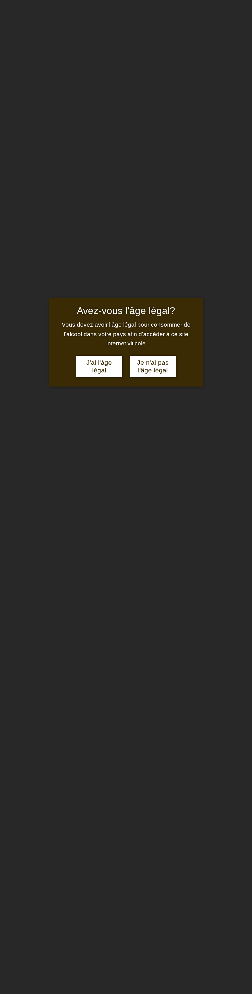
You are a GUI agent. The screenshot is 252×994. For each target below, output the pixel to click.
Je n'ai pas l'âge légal (153, 366)
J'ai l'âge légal (99, 366)
